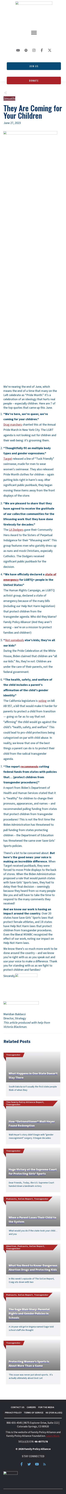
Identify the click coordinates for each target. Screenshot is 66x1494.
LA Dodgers (16, 530)
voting (42, 701)
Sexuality (9, 98)
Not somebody (14, 640)
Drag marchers (12, 425)
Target (7, 459)
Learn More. (53, 1436)
